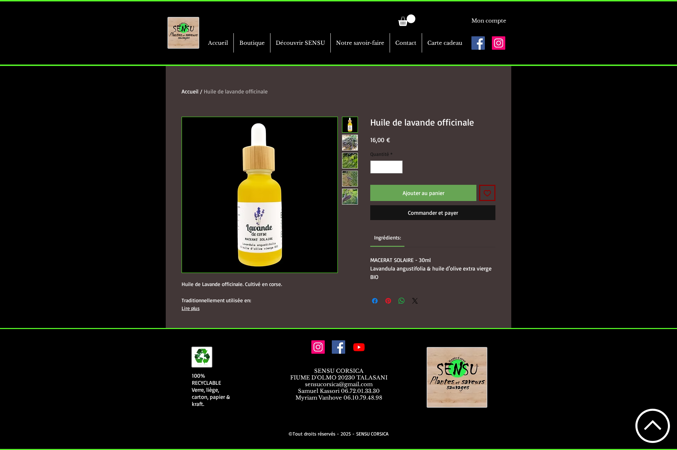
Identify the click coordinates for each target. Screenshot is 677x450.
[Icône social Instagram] (498, 43)
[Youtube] (359, 347)
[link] (406, 20)
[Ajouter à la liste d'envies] (487, 193)
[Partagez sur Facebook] (375, 301)
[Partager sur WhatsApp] (401, 301)
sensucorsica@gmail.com (339, 384)
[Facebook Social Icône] (478, 43)
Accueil (190, 91)
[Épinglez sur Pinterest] (388, 301)
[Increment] (397, 167)
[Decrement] (375, 167)
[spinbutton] (386, 167)
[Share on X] (415, 301)
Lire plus (191, 308)
